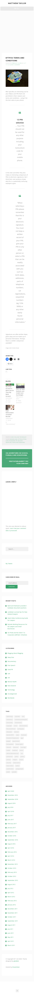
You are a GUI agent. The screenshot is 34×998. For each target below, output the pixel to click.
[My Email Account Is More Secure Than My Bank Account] (10, 384)
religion (15, 759)
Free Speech (11, 665)
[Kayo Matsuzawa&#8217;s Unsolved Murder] (10, 407)
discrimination (23, 726)
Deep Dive (11, 657)
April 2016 (11, 848)
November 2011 (13, 913)
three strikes (10, 766)
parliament (9, 756)
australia (17, 716)
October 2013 (12, 868)
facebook (23, 735)
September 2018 (13, 799)
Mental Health (12, 682)
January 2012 (12, 905)
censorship (9, 722)
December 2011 (12, 909)
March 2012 (11, 897)
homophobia (10, 744)
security (20, 440)
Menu (16, 9)
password (12, 440)
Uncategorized (12, 694)
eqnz (17, 735)
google (8, 741)
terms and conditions (18, 442)
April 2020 (11, 791)
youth (8, 772)
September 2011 (13, 921)
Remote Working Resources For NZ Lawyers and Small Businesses (17, 626)
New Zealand (15, 437)
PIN (16, 440)
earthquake (21, 729)
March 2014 (11, 860)
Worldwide (11, 698)
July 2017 (10, 815)
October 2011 (12, 917)
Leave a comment (15, 64)
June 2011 (11, 933)
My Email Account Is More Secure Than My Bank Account (10, 391)
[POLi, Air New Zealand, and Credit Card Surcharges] (20, 385)
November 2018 (13, 795)
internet (9, 747)
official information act (12, 753)
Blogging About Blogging (15, 653)
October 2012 (12, 876)
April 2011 (11, 941)
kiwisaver (15, 747)
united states (10, 769)
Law (9, 673)
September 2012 (13, 880)
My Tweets (9, 563)
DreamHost (15, 967)
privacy (8, 759)
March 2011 (11, 945)
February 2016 (12, 852)
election (16, 732)
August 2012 (11, 884)
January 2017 (12, 828)
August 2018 (11, 803)
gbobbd (16, 961)
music (21, 750)
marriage (23, 747)
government (16, 741)
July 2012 (10, 888)
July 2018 (10, 807)
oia (22, 753)
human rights (19, 744)
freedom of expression (13, 738)
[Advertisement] (17, 29)
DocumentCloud (11, 729)
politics (22, 756)
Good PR (10, 669)
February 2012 (12, 901)
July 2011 (10, 929)
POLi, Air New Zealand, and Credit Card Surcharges (20, 392)
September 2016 (13, 840)
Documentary (12, 661)
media (8, 750)
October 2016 (12, 836)
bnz (16, 439)
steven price (16, 763)
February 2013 (12, 872)
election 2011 (10, 735)
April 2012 (11, 892)
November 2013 (13, 864)
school (21, 759)
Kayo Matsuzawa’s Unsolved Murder (10, 413)
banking (12, 439)
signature (9, 442)
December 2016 (12, 832)
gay (22, 738)
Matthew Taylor (17, 3)
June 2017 (11, 819)
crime (15, 726)
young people (19, 769)
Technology (23, 437)
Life (9, 678)
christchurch (18, 722)
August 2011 (11, 925)
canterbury (9, 719)
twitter (17, 766)
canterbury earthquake (21, 719)
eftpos (20, 439)
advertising (9, 716)
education (9, 732)
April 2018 (11, 811)
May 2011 (11, 937)
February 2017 (12, 823)
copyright (9, 726)
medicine (14, 750)
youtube (14, 772)
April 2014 (11, 856)
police (16, 756)
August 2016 (11, 844)
